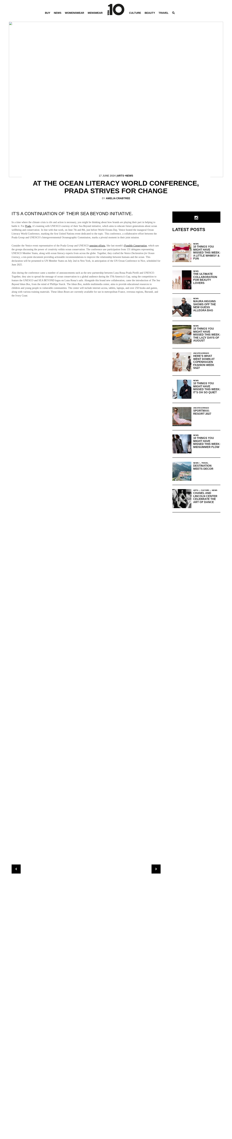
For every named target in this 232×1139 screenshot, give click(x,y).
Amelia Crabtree (118, 198)
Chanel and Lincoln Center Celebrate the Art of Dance (205, 497)
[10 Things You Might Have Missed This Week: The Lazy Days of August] (181, 334)
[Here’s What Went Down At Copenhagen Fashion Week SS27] (181, 361)
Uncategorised (201, 353)
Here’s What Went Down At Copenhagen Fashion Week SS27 (204, 361)
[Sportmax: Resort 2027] (181, 416)
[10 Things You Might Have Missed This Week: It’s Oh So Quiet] (181, 389)
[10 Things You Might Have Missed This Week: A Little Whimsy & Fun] (181, 252)
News (57, 12)
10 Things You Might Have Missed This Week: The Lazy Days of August (206, 334)
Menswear (95, 12)
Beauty (150, 12)
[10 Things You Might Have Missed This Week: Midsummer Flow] (181, 443)
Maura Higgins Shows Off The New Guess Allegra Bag (204, 306)
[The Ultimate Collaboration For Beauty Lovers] (181, 279)
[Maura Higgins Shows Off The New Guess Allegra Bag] (181, 307)
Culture (135, 12)
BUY (47, 12)
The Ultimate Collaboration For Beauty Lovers (205, 278)
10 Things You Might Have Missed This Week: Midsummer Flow (206, 442)
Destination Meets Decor (203, 467)
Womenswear (74, 12)
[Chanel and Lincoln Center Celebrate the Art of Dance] (181, 498)
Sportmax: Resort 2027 (202, 412)
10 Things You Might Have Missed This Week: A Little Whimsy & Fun (206, 252)
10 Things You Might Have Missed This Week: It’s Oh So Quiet (206, 388)
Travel (164, 12)
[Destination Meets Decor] (181, 471)
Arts (120, 175)
